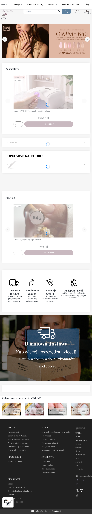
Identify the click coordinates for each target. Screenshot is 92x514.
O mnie (10, 484)
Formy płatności (14, 432)
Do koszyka (48, 124)
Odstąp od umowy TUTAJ (17, 450)
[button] (66, 11)
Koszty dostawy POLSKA (17, 436)
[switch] (8, 504)
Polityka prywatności (49, 443)
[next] (87, 39)
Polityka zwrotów (48, 446)
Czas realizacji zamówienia (18, 446)
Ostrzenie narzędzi (15, 502)
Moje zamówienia (48, 469)
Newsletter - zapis (15, 461)
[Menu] (12, 498)
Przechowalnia (47, 465)
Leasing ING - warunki (16, 487)
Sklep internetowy (45, 511)
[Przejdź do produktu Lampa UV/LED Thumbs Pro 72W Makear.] (43, 92)
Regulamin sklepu (48, 439)
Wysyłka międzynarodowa (18, 443)
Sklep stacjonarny (15, 498)
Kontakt (11, 494)
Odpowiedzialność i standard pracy (21, 491)
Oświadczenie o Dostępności (52, 450)
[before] (4, 39)
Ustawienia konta (48, 472)
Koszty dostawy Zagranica (18, 439)
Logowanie (45, 461)
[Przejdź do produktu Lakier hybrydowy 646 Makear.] (43, 220)
